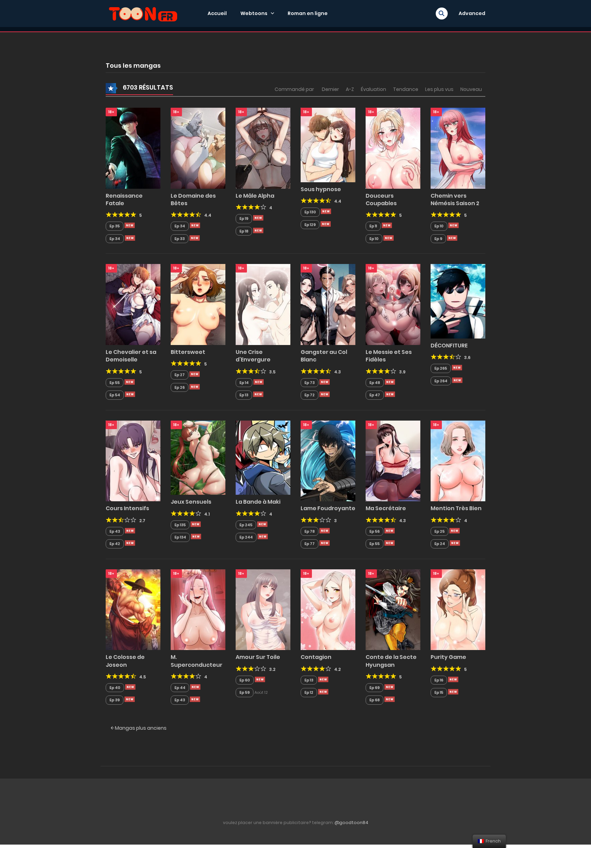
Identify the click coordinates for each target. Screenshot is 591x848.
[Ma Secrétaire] (393, 460)
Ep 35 (114, 226)
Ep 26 (179, 387)
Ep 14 (244, 382)
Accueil (217, 13)
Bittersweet (188, 352)
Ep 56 (374, 531)
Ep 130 (310, 212)
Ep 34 (114, 238)
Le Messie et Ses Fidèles (389, 355)
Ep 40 (114, 687)
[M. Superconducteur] (198, 609)
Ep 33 (179, 238)
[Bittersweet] (198, 304)
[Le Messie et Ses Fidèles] (393, 304)
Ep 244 (246, 537)
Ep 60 (244, 680)
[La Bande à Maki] (263, 457)
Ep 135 (180, 525)
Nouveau (471, 89)
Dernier (330, 89)
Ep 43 (114, 531)
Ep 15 (438, 692)
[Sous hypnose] (328, 144)
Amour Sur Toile (258, 657)
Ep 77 (309, 543)
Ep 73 (309, 382)
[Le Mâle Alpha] (263, 147)
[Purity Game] (458, 609)
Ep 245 (245, 525)
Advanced (472, 13)
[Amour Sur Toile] (263, 609)
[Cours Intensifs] (133, 460)
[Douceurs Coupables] (393, 147)
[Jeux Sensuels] (198, 457)
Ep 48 (374, 382)
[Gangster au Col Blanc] (328, 304)
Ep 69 (374, 687)
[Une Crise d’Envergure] (263, 304)
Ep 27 (179, 374)
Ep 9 (438, 238)
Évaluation (373, 89)
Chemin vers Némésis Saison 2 (455, 199)
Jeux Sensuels (191, 502)
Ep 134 (180, 537)
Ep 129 (310, 224)
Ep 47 (374, 395)
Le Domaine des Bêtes (193, 199)
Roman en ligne (308, 13)
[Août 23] (260, 679)
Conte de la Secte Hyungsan (391, 660)
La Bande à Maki (258, 502)
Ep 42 (114, 543)
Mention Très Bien (456, 508)
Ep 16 (438, 680)
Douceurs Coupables (381, 199)
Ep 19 (243, 218)
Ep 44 (179, 687)
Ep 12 (308, 692)
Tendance (405, 89)
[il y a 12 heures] (129, 225)
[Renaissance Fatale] (133, 147)
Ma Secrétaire (386, 508)
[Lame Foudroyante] (328, 460)
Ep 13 (243, 395)
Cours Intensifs (127, 508)
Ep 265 (440, 368)
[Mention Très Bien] (458, 460)
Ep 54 (114, 395)
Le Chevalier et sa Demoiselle (131, 355)
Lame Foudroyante (328, 508)
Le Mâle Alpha (255, 196)
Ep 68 (374, 700)
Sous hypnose (321, 189)
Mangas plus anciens (140, 728)
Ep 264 (440, 381)
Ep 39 (114, 700)
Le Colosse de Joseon (125, 660)
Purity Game (448, 657)
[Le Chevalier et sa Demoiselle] (133, 304)
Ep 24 (439, 543)
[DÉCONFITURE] (458, 300)
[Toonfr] (143, 13)
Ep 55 (114, 382)
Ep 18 (243, 231)
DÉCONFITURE (449, 345)
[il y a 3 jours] (457, 367)
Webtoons (253, 13)
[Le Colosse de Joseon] (133, 609)
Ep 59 (244, 692)
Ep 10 (374, 238)
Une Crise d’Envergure (253, 355)
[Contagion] (328, 609)
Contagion (316, 657)
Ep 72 (309, 395)
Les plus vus (439, 89)
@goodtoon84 (351, 822)
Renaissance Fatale (124, 199)
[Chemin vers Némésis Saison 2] (458, 147)
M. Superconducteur (196, 660)
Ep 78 (309, 531)
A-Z (350, 89)
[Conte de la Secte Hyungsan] (393, 609)
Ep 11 (373, 226)
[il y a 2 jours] (453, 225)
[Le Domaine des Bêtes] (198, 147)
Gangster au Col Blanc (324, 355)
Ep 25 (439, 531)
